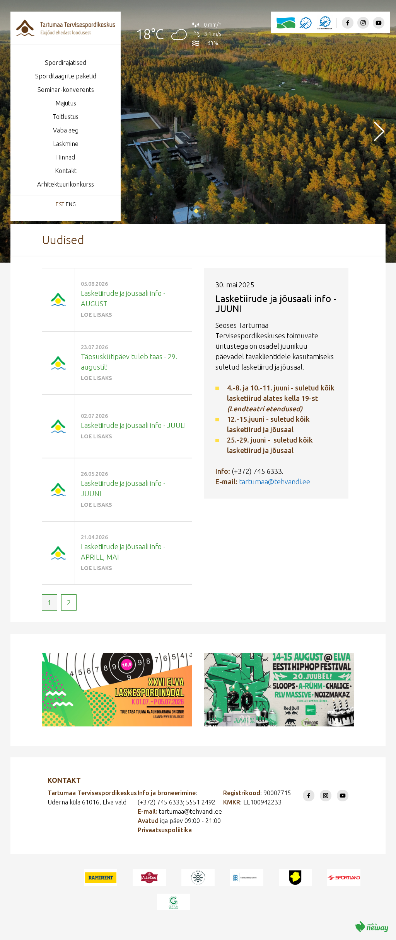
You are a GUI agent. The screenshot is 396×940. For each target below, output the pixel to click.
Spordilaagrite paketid (65, 76)
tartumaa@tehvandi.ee (274, 481)
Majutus (65, 103)
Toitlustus (66, 116)
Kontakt (66, 170)
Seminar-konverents (66, 89)
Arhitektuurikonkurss (65, 184)
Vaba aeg (66, 130)
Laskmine (66, 143)
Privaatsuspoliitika (165, 829)
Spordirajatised (65, 62)
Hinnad (65, 157)
